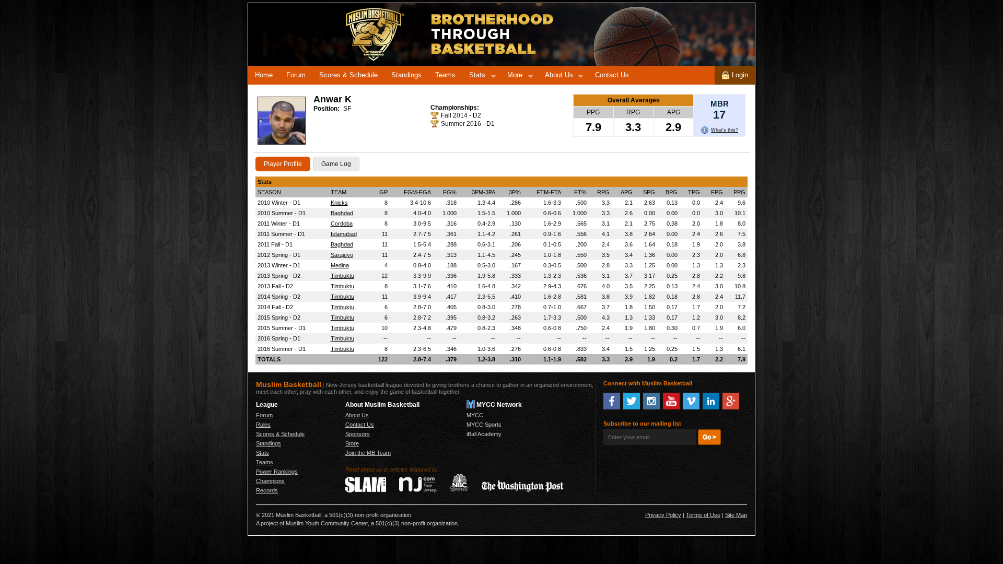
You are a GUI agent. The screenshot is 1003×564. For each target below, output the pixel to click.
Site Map (736, 515)
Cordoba (342, 223)
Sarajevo (342, 255)
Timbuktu (342, 276)
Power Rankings (277, 471)
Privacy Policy (663, 515)
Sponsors (357, 434)
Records (267, 490)
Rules (263, 424)
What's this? (724, 130)
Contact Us (612, 75)
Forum (296, 75)
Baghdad (342, 213)
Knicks (339, 202)
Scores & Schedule (348, 75)
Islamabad (344, 234)
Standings (406, 75)
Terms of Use (703, 515)
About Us (555, 77)
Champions (270, 481)
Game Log (336, 164)
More (511, 77)
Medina (340, 265)
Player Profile (283, 164)
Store (352, 443)
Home (264, 75)
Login (739, 75)
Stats (473, 77)
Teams (445, 75)
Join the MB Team (368, 453)
